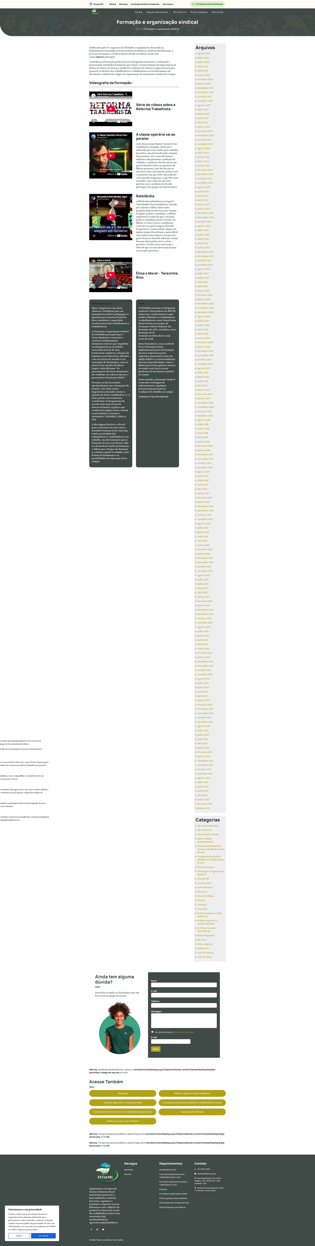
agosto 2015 (203, 575)
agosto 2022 (203, 226)
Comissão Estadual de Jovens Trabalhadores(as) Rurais (210, 849)
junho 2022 (203, 234)
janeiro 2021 (203, 299)
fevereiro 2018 (205, 446)
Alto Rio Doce (204, 830)
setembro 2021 (205, 264)
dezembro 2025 (205, 88)
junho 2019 (203, 377)
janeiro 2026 (204, 83)
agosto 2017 (203, 471)
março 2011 (203, 799)
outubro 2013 (204, 670)
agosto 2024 (204, 148)
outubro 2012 (204, 717)
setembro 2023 (205, 182)
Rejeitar (19, 1236)
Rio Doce (202, 939)
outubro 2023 (204, 178)
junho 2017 (203, 480)
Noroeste (202, 891)
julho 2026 (203, 57)
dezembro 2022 (205, 213)
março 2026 (203, 75)
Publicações (199, 12)
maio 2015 (202, 588)
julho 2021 (202, 273)
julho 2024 (203, 152)
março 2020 (203, 338)
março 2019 (203, 389)
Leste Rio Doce (205, 887)
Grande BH (203, 878)
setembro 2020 (205, 312)
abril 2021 (202, 286)
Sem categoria (205, 944)
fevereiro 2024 (205, 170)
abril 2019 (202, 385)
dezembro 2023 (205, 174)
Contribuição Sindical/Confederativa (145, 4)
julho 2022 (203, 230)
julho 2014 (202, 631)
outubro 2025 (204, 96)
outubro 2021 (204, 260)
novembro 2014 (205, 614)
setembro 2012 (205, 722)
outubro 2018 (204, 411)
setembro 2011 (204, 773)
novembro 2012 (205, 713)
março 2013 (203, 700)
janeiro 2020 (204, 346)
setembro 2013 (205, 674)
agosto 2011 (203, 778)
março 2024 (203, 165)
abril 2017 (202, 489)
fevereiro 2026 (205, 79)
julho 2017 (202, 476)
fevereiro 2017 (204, 497)
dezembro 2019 (205, 351)
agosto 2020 (204, 316)
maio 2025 (202, 118)
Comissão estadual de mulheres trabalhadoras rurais (192, 1102)
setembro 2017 (205, 467)
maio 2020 (203, 329)
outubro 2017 (204, 463)
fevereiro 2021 (205, 295)
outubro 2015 (204, 566)
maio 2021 (202, 282)
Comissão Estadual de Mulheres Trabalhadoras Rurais (210, 859)
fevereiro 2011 (204, 803)
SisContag (123, 4)
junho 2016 (203, 532)
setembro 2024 (205, 144)
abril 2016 (202, 540)
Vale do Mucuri (205, 952)
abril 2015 (202, 592)
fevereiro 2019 (205, 394)
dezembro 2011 (205, 760)
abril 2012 (202, 743)
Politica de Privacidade (27, 1229)
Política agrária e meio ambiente (192, 1093)
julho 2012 (202, 730)
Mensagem (157, 1011)
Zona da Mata (204, 957)
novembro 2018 (205, 407)
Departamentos (157, 12)
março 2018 (203, 441)
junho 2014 (203, 635)
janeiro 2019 (203, 398)
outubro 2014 (204, 618)
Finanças (123, 1093)
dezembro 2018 (205, 402)
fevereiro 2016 (205, 549)
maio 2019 (202, 381)
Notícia (201, 900)
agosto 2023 (203, 187)
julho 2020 (203, 320)
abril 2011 (202, 795)
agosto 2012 (203, 726)
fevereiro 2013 (205, 704)
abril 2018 (202, 437)
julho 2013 (202, 683)
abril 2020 (202, 333)
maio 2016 (202, 536)
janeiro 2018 (203, 450)
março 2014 (203, 648)
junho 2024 (203, 157)
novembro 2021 (205, 256)
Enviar (156, 1049)
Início (139, 29)
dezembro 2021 (205, 251)
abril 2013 (202, 696)
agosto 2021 (203, 269)
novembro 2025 (205, 92)
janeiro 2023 (204, 208)
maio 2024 (203, 161)
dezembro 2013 (205, 661)
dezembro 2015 (205, 558)
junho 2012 (203, 734)
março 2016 (203, 545)
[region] (32, 1223)
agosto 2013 (203, 678)
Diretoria (180, 12)
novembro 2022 (205, 217)
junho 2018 (203, 428)
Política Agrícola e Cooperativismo (123, 1102)
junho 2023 (203, 191)
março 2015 (203, 596)
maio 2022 (202, 239)
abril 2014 (202, 644)
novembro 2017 (205, 458)
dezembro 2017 (205, 454)
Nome (154, 981)
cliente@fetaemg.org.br (206, 1173)
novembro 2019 (205, 355)
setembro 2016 (205, 519)
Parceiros (202, 909)
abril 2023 (202, 200)
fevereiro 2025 (205, 131)
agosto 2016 (203, 523)
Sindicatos (203, 948)
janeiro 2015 (203, 605)
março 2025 (203, 126)
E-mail (154, 991)
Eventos (127, 1174)
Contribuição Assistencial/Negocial (209, 4)
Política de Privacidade (183, 1032)
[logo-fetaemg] (94, 12)
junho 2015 (203, 584)
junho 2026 (203, 62)
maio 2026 (202, 66)
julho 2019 (202, 372)
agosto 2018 (203, 420)
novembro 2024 (205, 135)
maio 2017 (202, 484)
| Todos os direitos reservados (109, 1240)
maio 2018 (202, 433)
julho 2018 (202, 424)
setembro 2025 (205, 101)
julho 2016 (202, 527)
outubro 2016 (204, 515)
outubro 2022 (204, 221)
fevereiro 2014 (205, 653)
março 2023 (203, 204)
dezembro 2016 (205, 506)
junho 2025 (203, 113)
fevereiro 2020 (205, 342)
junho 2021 (203, 277)
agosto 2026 (203, 53)
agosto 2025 (203, 105)
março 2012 (203, 747)
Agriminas (128, 1169)
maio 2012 (202, 739)
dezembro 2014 (205, 609)
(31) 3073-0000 (203, 1169)
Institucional (204, 883)
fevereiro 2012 (205, 752)
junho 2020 (203, 325)
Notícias (218, 12)
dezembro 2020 (205, 303)
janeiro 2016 (203, 553)
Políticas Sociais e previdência (122, 1121)
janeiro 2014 (203, 657)
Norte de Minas (205, 896)
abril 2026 (202, 70)
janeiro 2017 (203, 502)
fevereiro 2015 (204, 601)
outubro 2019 (204, 359)
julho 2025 (203, 109)
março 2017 (203, 493)
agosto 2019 (203, 368)
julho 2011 (202, 782)
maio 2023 (202, 195)
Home (139, 12)
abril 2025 (202, 122)
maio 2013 (202, 691)
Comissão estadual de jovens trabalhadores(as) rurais (122, 1111)
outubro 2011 (204, 769)
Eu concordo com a (174, 1032)
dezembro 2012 (205, 709)
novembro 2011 (205, 765)
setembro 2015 (205, 571)
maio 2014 (202, 640)
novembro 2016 (205, 510)
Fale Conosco (168, 4)
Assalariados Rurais (208, 834)
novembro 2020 (205, 308)
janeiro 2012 (203, 756)
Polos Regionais (206, 935)
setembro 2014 (205, 622)
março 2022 (203, 247)
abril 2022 (202, 243)
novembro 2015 (205, 562)
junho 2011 (203, 786)
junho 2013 (203, 687)
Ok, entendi (43, 1236)
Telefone (155, 1001)
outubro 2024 (204, 139)
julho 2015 (202, 579)
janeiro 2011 (203, 808)
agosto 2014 (203, 627)
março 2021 (203, 290)
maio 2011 (202, 791)
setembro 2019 (205, 364)
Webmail (112, 4)
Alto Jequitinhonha (207, 825)
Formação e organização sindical (173, 1193)
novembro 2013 (205, 665)
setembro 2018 (205, 415)
